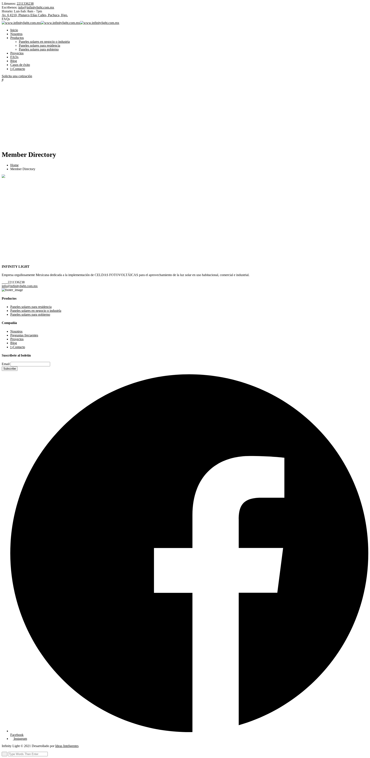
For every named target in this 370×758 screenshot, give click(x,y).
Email (6, 364)
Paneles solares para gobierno (39, 49)
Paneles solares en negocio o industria (44, 41)
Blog (13, 61)
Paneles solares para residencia (39, 45)
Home (14, 165)
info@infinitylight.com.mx (36, 7)
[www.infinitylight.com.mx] (21, 23)
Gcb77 (60, 249)
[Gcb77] (60, 237)
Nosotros (16, 34)
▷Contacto (17, 69)
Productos (17, 38)
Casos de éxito (20, 65)
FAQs (14, 57)
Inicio (14, 30)
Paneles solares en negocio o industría (35, 310)
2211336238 (25, 3)
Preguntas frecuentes (24, 335)
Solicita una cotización (17, 76)
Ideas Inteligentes (67, 746)
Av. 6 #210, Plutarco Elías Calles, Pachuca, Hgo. (35, 15)
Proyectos (17, 53)
